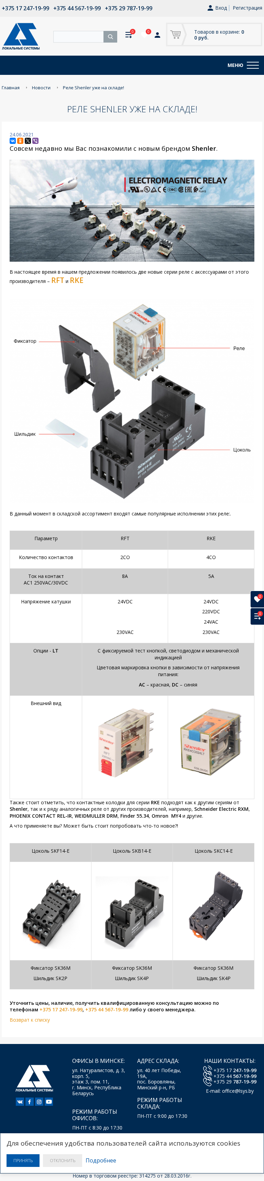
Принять (23, 1160)
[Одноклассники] (20, 141)
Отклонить (62, 1160)
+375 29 (234, 1081)
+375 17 (234, 1070)
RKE (77, 280)
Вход (221, 8)
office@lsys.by (238, 1091)
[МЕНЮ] (253, 65)
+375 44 (234, 1076)
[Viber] (35, 141)
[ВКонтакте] (13, 141)
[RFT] (50, 281)
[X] (28, 141)
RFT (57, 280)
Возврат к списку (30, 1020)
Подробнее (101, 1160)
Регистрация (247, 7)
